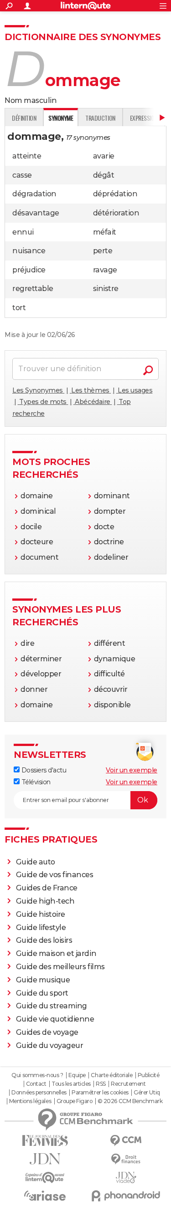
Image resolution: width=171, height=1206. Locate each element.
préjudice (29, 270)
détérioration (116, 213)
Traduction (100, 118)
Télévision (35, 782)
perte (103, 250)
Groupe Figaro (75, 1101)
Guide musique (43, 980)
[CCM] (126, 1140)
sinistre (106, 288)
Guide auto (35, 862)
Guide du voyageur (49, 1045)
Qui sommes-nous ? (37, 1075)
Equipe (77, 1075)
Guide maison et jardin (56, 953)
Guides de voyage (47, 1032)
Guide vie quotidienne (55, 1019)
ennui (23, 232)
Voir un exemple (131, 770)
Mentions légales (30, 1101)
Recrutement (128, 1084)
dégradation (34, 193)
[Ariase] (45, 1196)
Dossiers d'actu (43, 770)
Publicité (149, 1075)
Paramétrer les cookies (100, 1092)
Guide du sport (42, 993)
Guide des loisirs (44, 940)
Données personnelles (38, 1092)
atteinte (26, 156)
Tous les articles (71, 1084)
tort (19, 307)
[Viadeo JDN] (126, 1177)
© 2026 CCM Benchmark (130, 1101)
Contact (36, 1084)
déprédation (115, 193)
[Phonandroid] (126, 1195)
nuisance (28, 250)
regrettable (32, 288)
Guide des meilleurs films (60, 966)
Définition (24, 118)
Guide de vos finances (54, 874)
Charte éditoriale (111, 1075)
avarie (103, 156)
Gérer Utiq (147, 1092)
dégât (103, 175)
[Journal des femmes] (45, 1140)
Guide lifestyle (41, 927)
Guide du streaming (51, 1006)
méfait (104, 232)
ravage (105, 270)
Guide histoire (40, 914)
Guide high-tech (45, 901)
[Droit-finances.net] (126, 1159)
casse (22, 175)
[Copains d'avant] (45, 1177)
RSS (101, 1084)
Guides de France (47, 888)
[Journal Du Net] (45, 1159)
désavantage (35, 213)
